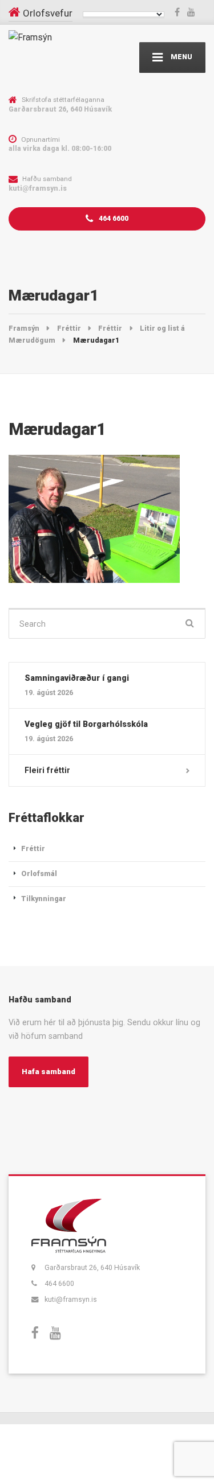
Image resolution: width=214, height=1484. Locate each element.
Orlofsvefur (47, 13)
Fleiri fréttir (47, 770)
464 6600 (112, 218)
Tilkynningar (43, 898)
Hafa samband (48, 1071)
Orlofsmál (39, 873)
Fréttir (33, 848)
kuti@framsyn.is (71, 1299)
